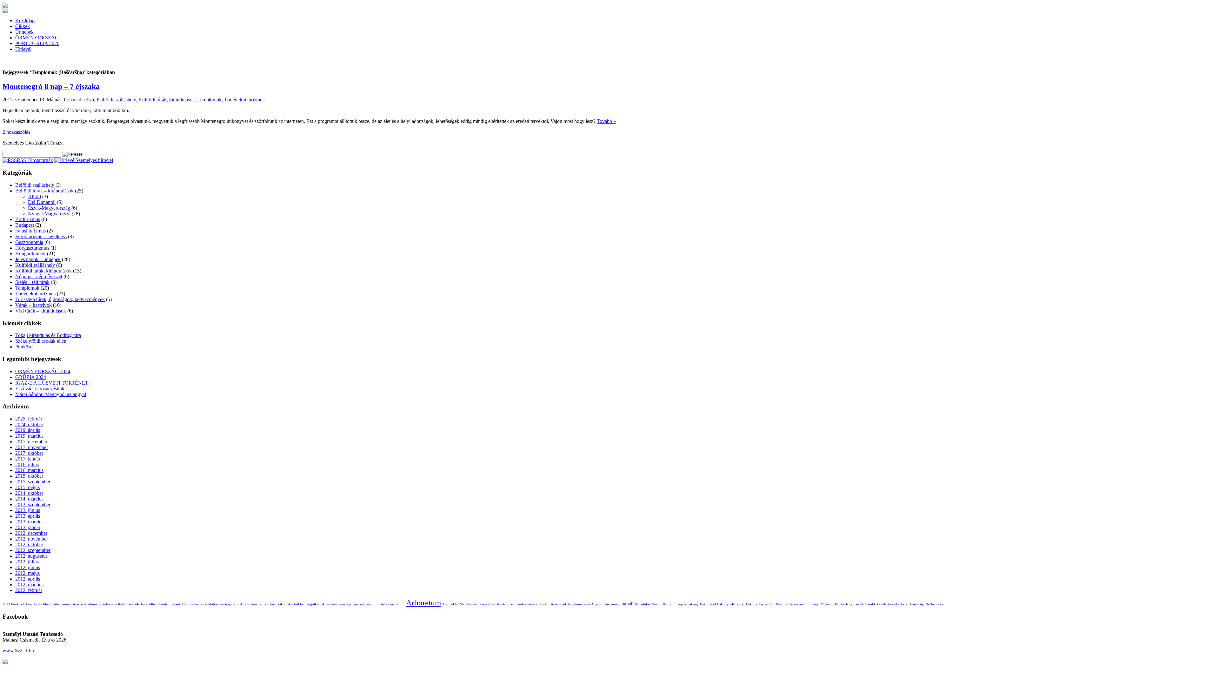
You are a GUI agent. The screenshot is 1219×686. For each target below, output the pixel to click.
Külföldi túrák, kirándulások (166, 99)
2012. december (31, 533)
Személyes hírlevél (94, 160)
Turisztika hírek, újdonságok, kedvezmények (60, 299)
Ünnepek (24, 32)
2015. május (27, 487)
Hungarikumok (30, 253)
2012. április (27, 579)
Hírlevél (23, 49)
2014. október (29, 493)
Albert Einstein (159, 604)
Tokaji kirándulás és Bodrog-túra (48, 335)
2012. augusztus (31, 556)
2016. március (29, 470)
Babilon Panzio (650, 604)
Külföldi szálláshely (116, 99)
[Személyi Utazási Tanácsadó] (5, 6)
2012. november (31, 538)
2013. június (27, 510)
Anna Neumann (333, 604)
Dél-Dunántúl (42, 202)
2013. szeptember (32, 504)
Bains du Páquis (674, 604)
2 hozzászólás (16, 132)
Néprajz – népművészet (38, 276)
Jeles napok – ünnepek (38, 259)
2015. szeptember (32, 481)
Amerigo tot (259, 604)
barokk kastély (876, 604)
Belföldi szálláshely (34, 185)
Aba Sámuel (62, 604)
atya (587, 604)
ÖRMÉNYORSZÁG (37, 37)
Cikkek (22, 26)
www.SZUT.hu (18, 650)
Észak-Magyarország (49, 208)
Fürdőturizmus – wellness (41, 236)
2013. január (27, 527)
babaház (630, 603)
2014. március (29, 498)
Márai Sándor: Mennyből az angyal (50, 394)
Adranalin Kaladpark (118, 604)
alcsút (176, 604)
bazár (905, 604)
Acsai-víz (79, 604)
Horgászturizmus (32, 248)
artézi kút (543, 604)
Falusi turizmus (30, 230)
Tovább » (606, 121)
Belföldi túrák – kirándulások (44, 190)
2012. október (29, 544)
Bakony (693, 604)
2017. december (31, 441)
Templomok (209, 99)
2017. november (31, 447)
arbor (401, 604)
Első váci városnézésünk (39, 388)
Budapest (24, 225)
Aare (28, 604)
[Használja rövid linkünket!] (5, 662)
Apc (349, 604)
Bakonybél (708, 604)
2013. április (27, 516)
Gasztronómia (29, 242)
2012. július (27, 561)
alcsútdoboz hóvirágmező (220, 604)
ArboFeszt (388, 604)
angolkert (314, 604)
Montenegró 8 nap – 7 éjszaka (51, 86)
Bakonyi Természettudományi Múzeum (805, 604)
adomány (94, 604)
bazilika (894, 604)
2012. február (28, 590)
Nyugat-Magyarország (50, 213)
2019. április (27, 430)
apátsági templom (366, 604)
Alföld (34, 196)
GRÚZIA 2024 (30, 377)
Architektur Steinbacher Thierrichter (469, 604)
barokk (859, 604)
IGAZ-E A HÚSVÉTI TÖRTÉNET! (52, 383)
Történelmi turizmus (244, 99)
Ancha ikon (278, 604)
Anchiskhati (296, 604)
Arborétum (423, 602)
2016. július (27, 464)
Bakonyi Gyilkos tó (760, 604)
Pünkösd (24, 346)
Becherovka (934, 604)
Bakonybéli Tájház (731, 604)
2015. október (29, 476)
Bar (837, 604)
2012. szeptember (32, 550)
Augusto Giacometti (605, 604)
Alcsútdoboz (190, 604)
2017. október (29, 453)
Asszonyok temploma (567, 604)
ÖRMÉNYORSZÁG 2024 (42, 371)
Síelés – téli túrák (32, 282)
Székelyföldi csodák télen (40, 341)
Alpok (244, 604)
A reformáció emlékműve (516, 604)
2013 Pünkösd (13, 604)
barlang (846, 604)
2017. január (27, 458)
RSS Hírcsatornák (35, 160)
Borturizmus (27, 219)
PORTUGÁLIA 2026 (37, 43)
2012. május (27, 573)
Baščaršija (917, 604)
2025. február (28, 418)
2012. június (27, 567)
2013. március (29, 521)
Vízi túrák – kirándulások (40, 310)
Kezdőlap (25, 20)
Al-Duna (141, 604)
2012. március (29, 584)
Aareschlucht (42, 604)
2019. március (29, 436)
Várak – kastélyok (33, 305)
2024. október (29, 424)
